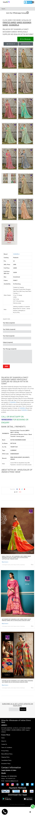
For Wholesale (26, 39)
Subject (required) (8, 342)
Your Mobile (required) (9, 329)
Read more (5, 562)
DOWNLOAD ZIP (11, 44)
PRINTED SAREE (9, 22)
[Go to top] (30, 812)
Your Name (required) (9, 323)
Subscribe (23, 709)
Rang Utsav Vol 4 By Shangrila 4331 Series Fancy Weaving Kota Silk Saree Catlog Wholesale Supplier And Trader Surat (16, 558)
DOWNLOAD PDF (26, 44)
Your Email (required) (8, 336)
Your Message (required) (9, 349)
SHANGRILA (14, 25)
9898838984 (6, 420)
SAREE (19, 22)
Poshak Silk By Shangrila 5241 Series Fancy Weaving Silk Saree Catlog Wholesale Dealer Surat (17, 681)
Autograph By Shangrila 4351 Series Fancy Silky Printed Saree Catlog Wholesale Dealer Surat (16, 620)
